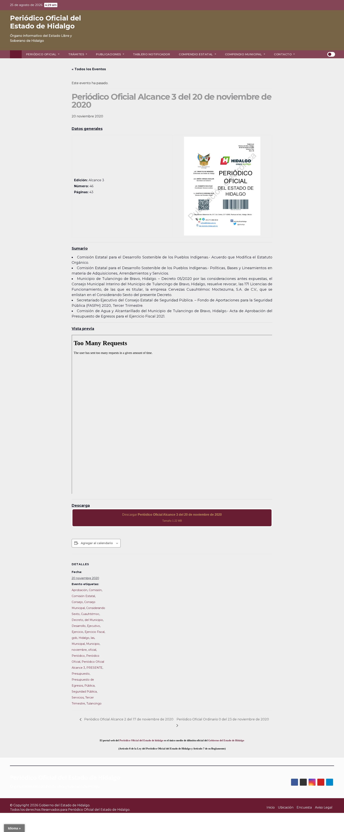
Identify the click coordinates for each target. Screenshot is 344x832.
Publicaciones (109, 54)
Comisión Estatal (83, 596)
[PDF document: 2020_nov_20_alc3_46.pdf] (172, 414)
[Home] (16, 54)
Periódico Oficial (41, 54)
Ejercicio (77, 632)
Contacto (283, 54)
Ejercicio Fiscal (95, 632)
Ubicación (285, 807)
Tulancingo (94, 703)
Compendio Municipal (244, 54)
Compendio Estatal (196, 54)
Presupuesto (81, 673)
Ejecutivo (93, 626)
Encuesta (304, 807)
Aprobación (79, 590)
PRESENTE (94, 667)
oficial (92, 650)
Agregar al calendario (97, 543)
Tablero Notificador (151, 54)
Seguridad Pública (84, 691)
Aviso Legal (323, 807)
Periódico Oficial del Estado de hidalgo (141, 740)
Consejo (77, 602)
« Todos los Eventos (89, 69)
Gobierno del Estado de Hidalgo (226, 740)
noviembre (79, 650)
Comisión (95, 590)
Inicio (271, 807)
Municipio (93, 644)
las (92, 638)
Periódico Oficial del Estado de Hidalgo (45, 22)
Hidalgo (84, 638)
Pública (89, 685)
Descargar (172, 517)
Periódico (78, 656)
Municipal (78, 644)
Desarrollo (79, 626)
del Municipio (94, 620)
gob (74, 638)
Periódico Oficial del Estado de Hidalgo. (99, 810)
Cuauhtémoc (90, 614)
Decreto (77, 620)
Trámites (76, 54)
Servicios (78, 697)
